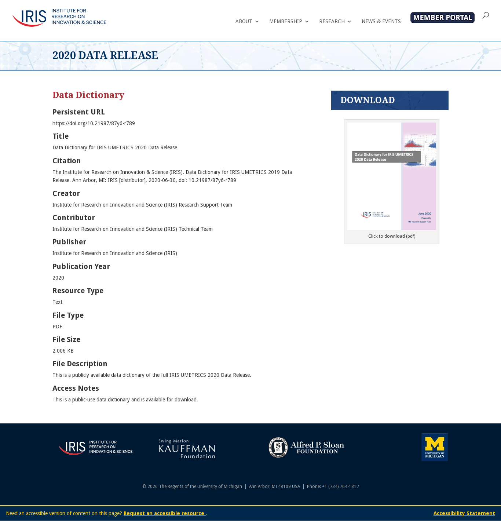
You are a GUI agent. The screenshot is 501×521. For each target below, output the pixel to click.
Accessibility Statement (464, 513)
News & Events (381, 21)
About (243, 21)
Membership (285, 21)
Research (332, 21)
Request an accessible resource (165, 513)
